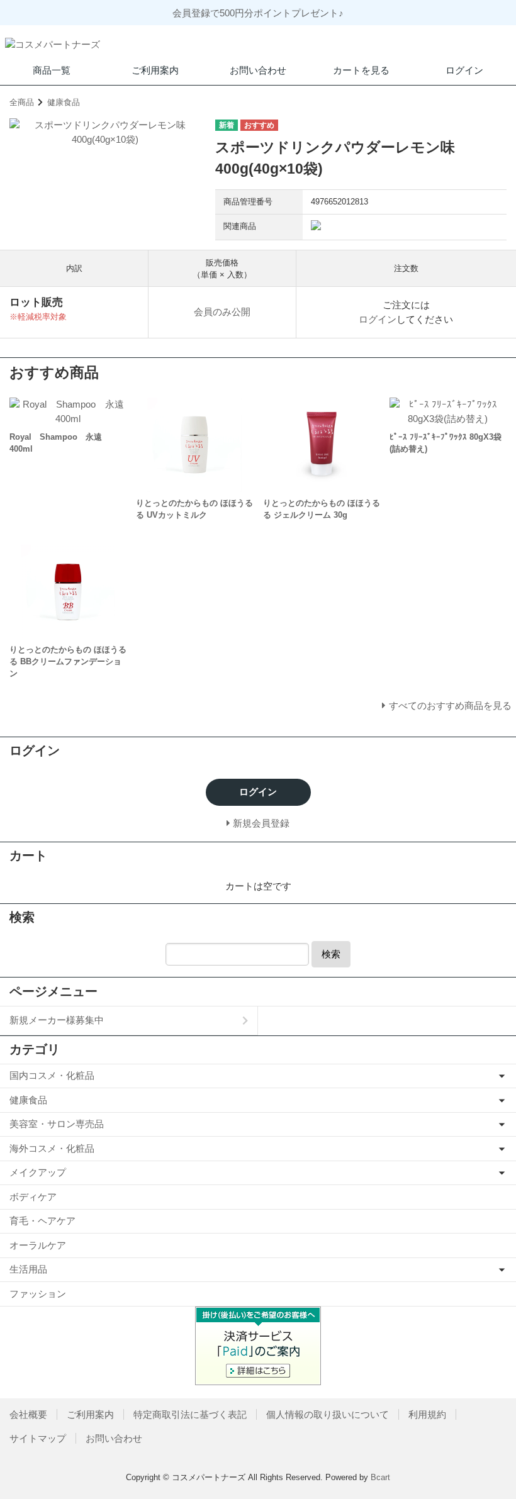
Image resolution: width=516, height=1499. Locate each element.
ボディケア (33, 1196)
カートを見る (361, 70)
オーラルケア (37, 1245)
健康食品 (63, 102)
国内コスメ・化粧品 (51, 1075)
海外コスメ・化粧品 (51, 1148)
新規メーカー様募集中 (56, 1020)
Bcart (380, 1477)
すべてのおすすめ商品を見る (450, 705)
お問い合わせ (258, 70)
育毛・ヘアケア (42, 1220)
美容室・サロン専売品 (56, 1123)
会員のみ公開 (222, 311)
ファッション (37, 1293)
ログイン (464, 70)
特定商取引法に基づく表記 (190, 1414)
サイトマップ (37, 1438)
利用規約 (427, 1414)
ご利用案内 (155, 70)
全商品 (21, 102)
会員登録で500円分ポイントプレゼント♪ (258, 13)
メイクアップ (37, 1172)
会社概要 (28, 1414)
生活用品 (28, 1269)
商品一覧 (51, 70)
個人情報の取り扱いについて (327, 1414)
